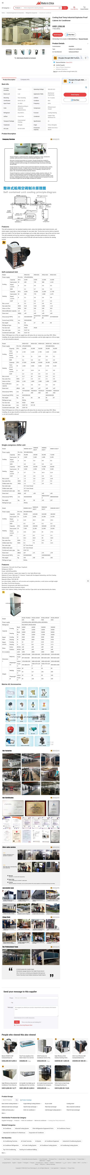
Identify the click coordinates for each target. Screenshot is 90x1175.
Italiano (46, 1162)
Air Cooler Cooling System (29, 1145)
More (3, 1153)
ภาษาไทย (84, 1162)
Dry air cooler (48, 1103)
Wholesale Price (53, 1159)
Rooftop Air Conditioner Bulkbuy (28, 1149)
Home (3, 12)
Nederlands (58, 1162)
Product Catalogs (26, 1100)
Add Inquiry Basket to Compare (26, 58)
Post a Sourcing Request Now (23, 1025)
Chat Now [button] (71, 35)
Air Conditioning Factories (10, 1141)
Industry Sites (61, 1159)
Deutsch (52, 1162)
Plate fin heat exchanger (73, 1110)
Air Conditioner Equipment (52, 1141)
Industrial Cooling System (22, 1128)
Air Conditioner (7, 1128)
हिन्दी (79, 1162)
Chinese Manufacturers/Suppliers (29, 1159)
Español (20, 1162)
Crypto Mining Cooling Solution (31, 1103)
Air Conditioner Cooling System (48, 1145)
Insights (48, 1160)
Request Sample (83, 39)
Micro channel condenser (73, 1107)
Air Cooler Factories (26, 1141)
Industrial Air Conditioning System (72, 1141)
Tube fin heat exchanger (29, 1107)
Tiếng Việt (42, 1164)
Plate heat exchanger (51, 1107)
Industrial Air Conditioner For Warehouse (14, 1132)
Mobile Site (42, 1160)
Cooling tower (70, 1103)
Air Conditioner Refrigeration (11, 1145)
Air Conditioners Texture (63, 1128)
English (14, 1162)
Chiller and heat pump (8, 1110)
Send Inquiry (58, 35)
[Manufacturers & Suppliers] (45, 3)
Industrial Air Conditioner (45, 12)
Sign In (55, 71)
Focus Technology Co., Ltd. (33, 1168)
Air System (38, 1141)
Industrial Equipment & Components (15, 12)
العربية (64, 1162)
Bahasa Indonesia (51, 1164)
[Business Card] (86, 87)
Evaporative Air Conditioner (36, 1132)
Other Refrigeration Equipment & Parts (43, 1128)
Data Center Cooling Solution (9, 1103)
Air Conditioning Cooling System (69, 1145)
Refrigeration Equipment (31, 12)
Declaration (63, 1168)
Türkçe (36, 1164)
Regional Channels (71, 1159)
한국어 (69, 1162)
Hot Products (7, 1159)
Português (25, 1162)
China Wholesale (43, 1159)
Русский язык (39, 1162)
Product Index (80, 1159)
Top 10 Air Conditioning (9, 1149)
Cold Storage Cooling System (53, 1110)
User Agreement (55, 1168)
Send (16, 1022)
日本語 (74, 1162)
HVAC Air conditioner (29, 1110)
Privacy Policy (71, 1168)
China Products (16, 1159)
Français (32, 1162)
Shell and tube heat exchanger (10, 1107)
